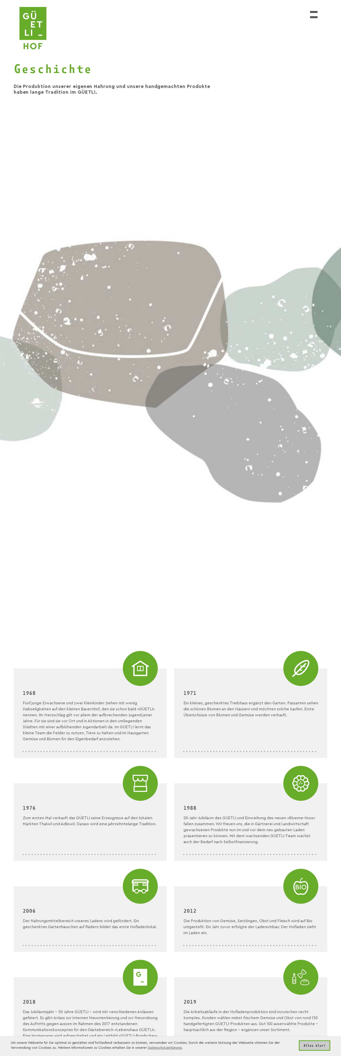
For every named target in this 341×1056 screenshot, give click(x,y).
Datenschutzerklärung (165, 1048)
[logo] (32, 28)
